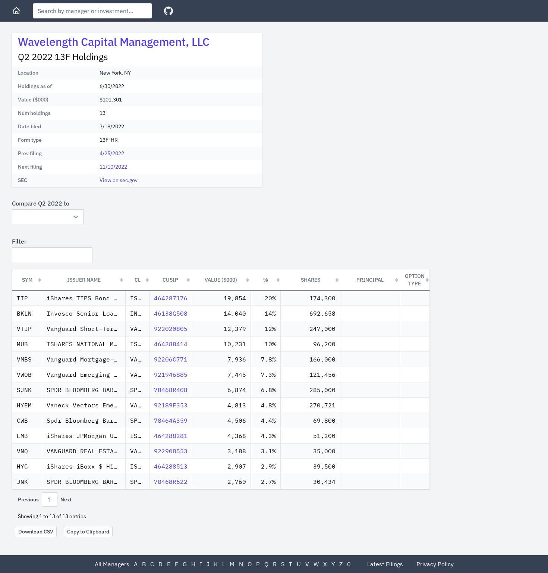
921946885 (171, 374)
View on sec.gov (119, 180)
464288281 (171, 435)
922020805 (171, 328)
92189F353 (171, 405)
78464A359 (171, 420)
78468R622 (171, 481)
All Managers (112, 564)
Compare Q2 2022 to (40, 203)
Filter (19, 241)
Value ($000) (221, 279)
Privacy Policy (435, 564)
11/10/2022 (113, 166)
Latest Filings (385, 564)
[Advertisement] (331, 85)
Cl (138, 279)
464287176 (171, 298)
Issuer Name (84, 279)
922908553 (171, 451)
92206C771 (171, 359)
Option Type (415, 280)
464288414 (171, 344)
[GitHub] (168, 11)
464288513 (171, 466)
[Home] (16, 10)
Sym (27, 279)
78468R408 (171, 390)
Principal (370, 279)
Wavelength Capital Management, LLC (114, 41)
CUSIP (170, 279)
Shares (310, 279)
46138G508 (171, 313)
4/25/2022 (112, 153)
